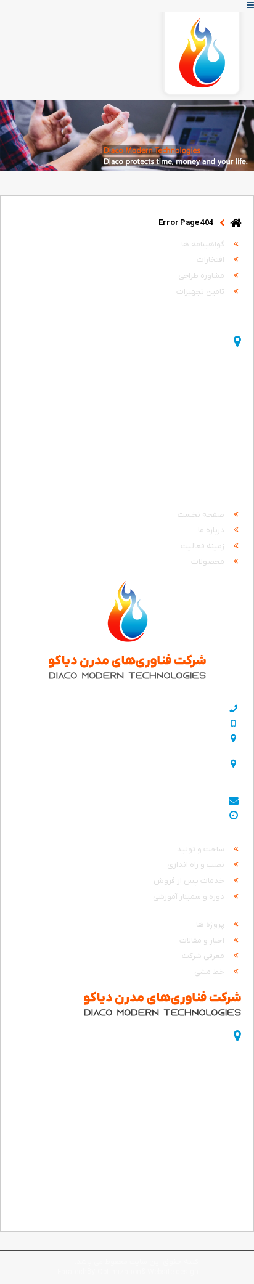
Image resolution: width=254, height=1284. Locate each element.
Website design (173, 1272)
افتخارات (211, 259)
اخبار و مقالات (202, 940)
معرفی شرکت (204, 956)
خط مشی (210, 972)
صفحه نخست (202, 515)
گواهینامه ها (203, 244)
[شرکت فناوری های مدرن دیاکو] (201, 56)
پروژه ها (211, 924)
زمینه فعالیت (203, 546)
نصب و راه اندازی (196, 864)
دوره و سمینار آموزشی (189, 897)
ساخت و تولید (201, 849)
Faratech (72, 1272)
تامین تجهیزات (201, 291)
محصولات (208, 561)
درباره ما (212, 530)
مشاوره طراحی (202, 275)
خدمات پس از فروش (190, 881)
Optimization (119, 1272)
